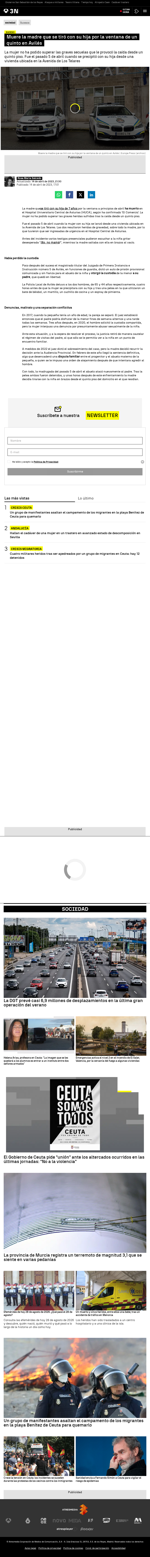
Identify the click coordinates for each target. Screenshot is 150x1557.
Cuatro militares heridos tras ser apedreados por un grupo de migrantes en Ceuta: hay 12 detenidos (75, 555)
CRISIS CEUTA (21, 508)
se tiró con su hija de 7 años (59, 208)
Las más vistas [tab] (16, 498)
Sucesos (24, 22)
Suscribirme (75, 471)
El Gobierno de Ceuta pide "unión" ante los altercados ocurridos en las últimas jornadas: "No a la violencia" (74, 1159)
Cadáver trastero (120, 2)
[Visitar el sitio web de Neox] (43, 1520)
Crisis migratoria (26, 549)
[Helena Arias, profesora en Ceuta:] (39, 1036)
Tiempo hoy (87, 2)
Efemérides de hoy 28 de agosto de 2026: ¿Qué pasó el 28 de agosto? (38, 1314)
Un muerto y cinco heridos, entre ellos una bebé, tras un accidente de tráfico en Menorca (108, 1314)
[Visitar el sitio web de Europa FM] (122, 1520)
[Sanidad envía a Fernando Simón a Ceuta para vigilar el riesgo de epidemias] (111, 1456)
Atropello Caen (102, 2)
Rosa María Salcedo (29, 178)
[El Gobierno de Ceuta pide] (75, 1115)
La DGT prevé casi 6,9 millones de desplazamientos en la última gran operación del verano (73, 1002)
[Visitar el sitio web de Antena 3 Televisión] (12, 1520)
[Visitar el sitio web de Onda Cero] (106, 1520)
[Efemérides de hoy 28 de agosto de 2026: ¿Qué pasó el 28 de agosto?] (39, 1290)
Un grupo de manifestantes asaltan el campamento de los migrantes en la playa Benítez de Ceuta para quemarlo (77, 514)
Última (126, 11)
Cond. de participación (97, 1548)
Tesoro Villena (72, 2)
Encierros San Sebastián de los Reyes (24, 2)
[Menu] (145, 11)
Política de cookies (73, 1548)
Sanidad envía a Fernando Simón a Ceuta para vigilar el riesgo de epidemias (108, 1480)
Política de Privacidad (46, 461)
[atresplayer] (136, 11)
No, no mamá (50, 242)
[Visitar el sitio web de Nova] (59, 1520)
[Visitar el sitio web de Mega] (75, 1520)
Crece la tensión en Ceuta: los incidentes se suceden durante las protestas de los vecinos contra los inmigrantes (38, 1480)
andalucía (20, 528)
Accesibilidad (118, 1548)
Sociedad (75, 909)
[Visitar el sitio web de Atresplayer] (67, 1529)
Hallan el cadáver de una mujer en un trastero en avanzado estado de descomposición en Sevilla (75, 535)
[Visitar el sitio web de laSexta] (27, 1520)
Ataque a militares (54, 2)
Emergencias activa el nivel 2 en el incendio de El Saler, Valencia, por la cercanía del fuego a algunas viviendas (108, 1059)
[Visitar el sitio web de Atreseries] (90, 1520)
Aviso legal (30, 1548)
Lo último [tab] (85, 498)
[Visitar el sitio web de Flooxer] (86, 1529)
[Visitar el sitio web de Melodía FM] (138, 1520)
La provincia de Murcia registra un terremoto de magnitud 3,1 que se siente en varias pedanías (73, 1257)
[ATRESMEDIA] (75, 1509)
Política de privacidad (49, 1548)
